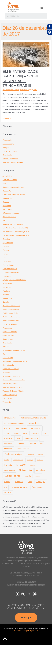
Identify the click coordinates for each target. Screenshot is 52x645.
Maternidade (7, 283)
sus (5, 487)
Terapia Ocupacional (10, 159)
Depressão (7, 206)
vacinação (7, 492)
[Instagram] (29, 594)
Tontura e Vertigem (10, 395)
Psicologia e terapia (10, 324)
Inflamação (8, 465)
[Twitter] (23, 594)
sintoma (7, 482)
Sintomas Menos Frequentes (14, 380)
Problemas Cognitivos (11, 309)
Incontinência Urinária (11, 272)
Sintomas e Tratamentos (12, 376)
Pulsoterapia (7, 328)
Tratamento (37, 487)
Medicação (7, 287)
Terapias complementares (12, 387)
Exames (6, 250)
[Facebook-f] (17, 594)
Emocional (8, 449)
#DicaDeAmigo (10, 418)
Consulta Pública (31, 438)
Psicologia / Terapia (10, 151)
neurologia (40, 470)
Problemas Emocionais (11, 317)
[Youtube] (35, 594)
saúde (37, 476)
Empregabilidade (22, 449)
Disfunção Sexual (9, 217)
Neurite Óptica (8, 298)
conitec (18, 438)
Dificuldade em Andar (11, 213)
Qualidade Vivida (9, 335)
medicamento (9, 470)
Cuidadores (7, 202)
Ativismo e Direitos (10, 180)
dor (41, 443)
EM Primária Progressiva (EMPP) (15, 228)
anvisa (6, 433)
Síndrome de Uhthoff (11, 369)
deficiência (8, 443)
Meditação (7, 291)
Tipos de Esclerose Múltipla (13, 391)
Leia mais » (7, 118)
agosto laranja (21, 428)
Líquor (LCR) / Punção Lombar (14, 280)
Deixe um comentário (11, 90)
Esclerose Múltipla (13, 454)
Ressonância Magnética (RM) (14, 350)
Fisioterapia (7, 140)
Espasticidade (8, 243)
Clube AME (7, 191)
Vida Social (24, 90)
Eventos (6, 246)
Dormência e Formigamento (13, 224)
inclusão (40, 460)
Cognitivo (8, 438)
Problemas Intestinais (11, 321)
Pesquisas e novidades (11, 306)
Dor (4, 220)
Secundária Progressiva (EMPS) (15, 361)
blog (4, 183)
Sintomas (6, 372)
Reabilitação (7, 155)
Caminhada (35, 433)
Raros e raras (8, 339)
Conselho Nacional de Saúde (14, 194)
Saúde (5, 354)
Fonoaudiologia (8, 144)
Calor (25, 433)
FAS (4, 258)
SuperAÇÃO (40, 482)
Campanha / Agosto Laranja (13, 187)
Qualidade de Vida (10, 332)
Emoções (6, 239)
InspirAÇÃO (21, 465)
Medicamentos (25, 470)
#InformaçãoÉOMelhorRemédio (33, 418)
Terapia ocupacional (10, 384)
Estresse (30, 454)
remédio (28, 476)
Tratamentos (7, 398)
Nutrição (6, 147)
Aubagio (16, 433)
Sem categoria (8, 365)
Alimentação (36, 428)
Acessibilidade (8, 176)
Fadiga (5, 254)
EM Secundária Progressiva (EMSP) (16, 235)
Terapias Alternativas (19, 487)
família (6, 460)
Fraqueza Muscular (10, 269)
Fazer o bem (18, 460)
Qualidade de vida (12, 476)
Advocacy (7, 428)
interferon (33, 465)
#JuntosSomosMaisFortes (14, 423)
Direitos (33, 443)
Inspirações (7, 276)
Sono (30, 482)
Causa (45, 433)
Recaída (6, 346)
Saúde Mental (8, 358)
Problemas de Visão (10, 313)
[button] (42, 7)
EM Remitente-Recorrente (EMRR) (16, 232)
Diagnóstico (7, 209)
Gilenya (30, 460)
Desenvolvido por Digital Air (26, 631)
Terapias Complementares (13, 162)
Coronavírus (7, 198)
